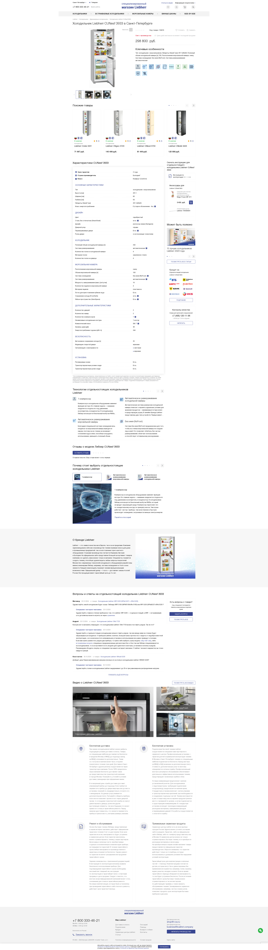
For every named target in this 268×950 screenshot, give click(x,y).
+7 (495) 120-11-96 (181, 316)
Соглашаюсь (164, 947)
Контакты (143, 932)
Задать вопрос (181, 614)
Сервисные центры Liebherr (125, 932)
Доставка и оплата (122, 925)
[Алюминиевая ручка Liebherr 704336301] (172, 211)
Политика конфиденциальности (125, 940)
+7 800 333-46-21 (81, 7)
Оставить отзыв (81, 453)
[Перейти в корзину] (185, 7)
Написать (181, 323)
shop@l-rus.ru (173, 922)
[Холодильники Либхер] (134, 5)
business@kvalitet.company (180, 927)
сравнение (111, 615)
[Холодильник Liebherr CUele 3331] (86, 123)
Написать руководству (181, 932)
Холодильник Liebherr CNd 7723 (108, 621)
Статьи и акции (167, 3)
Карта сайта (171, 940)
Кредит (118, 930)
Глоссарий (144, 925)
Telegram (94, 2)
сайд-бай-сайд (145, 640)
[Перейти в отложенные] (168, 7)
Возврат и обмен (146, 930)
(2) (130, 141)
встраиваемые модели (84, 643)
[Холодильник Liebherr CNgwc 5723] (118, 123)
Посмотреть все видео (184, 683)
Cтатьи (118, 935)
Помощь (143, 927)
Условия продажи (145, 940)
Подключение (120, 927)
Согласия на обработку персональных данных (134, 948)
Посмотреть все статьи (181, 262)
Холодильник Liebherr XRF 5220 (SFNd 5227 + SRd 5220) (118, 601)
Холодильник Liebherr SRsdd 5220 (113, 656)
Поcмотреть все (181, 619)
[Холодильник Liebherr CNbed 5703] (149, 123)
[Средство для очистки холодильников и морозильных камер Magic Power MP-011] (172, 194)
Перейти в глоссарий (123, 517)
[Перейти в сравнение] (176, 7)
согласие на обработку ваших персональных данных (113, 946)
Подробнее (181, 300)
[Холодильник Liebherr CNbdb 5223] (181, 123)
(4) (98, 141)
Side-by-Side (189, 14)
